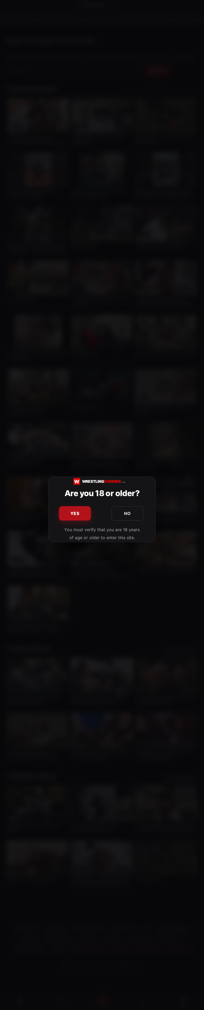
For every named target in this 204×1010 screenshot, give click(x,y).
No (127, 513)
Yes (74, 513)
